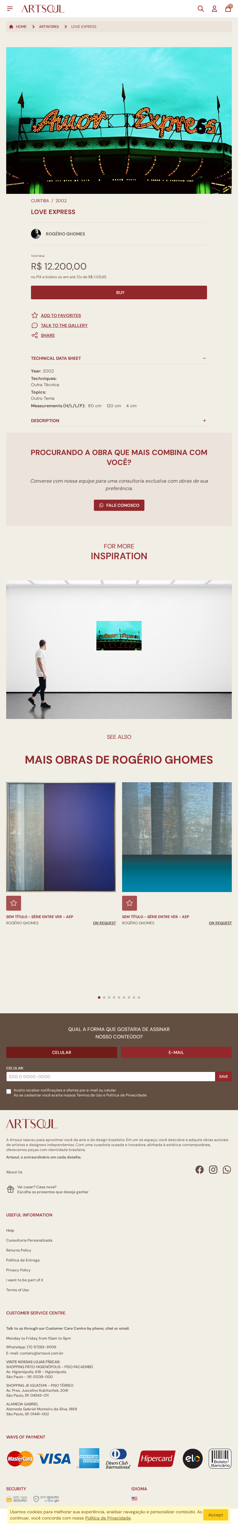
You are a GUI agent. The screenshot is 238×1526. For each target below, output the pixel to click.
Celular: (15, 1068)
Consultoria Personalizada (29, 1240)
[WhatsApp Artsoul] (227, 1170)
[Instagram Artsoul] (213, 1170)
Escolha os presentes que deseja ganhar (53, 1191)
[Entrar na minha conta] (214, 8)
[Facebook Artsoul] (200, 1170)
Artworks (49, 26)
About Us (14, 1172)
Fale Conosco (122, 505)
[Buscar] (201, 8)
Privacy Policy (18, 1270)
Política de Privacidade (108, 1518)
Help (10, 1230)
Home (21, 26)
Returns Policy (18, 1250)
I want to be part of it (24, 1280)
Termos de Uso (89, 1095)
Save (223, 1076)
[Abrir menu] (10, 8)
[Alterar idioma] (134, 1499)
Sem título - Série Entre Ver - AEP (39, 916)
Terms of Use (17, 1289)
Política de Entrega (23, 1260)
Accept (215, 1515)
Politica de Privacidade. (126, 1095)
